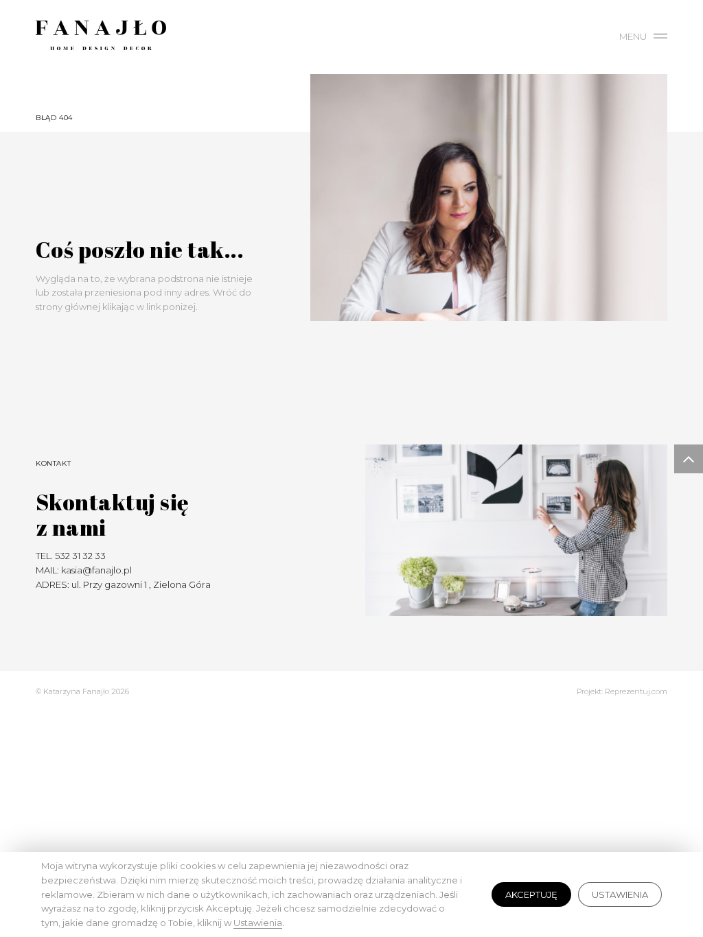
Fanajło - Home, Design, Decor (101, 38)
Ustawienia (620, 894)
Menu (633, 36)
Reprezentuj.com (636, 691)
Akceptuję (531, 894)
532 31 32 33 (80, 555)
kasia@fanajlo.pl (96, 570)
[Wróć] (166, 256)
